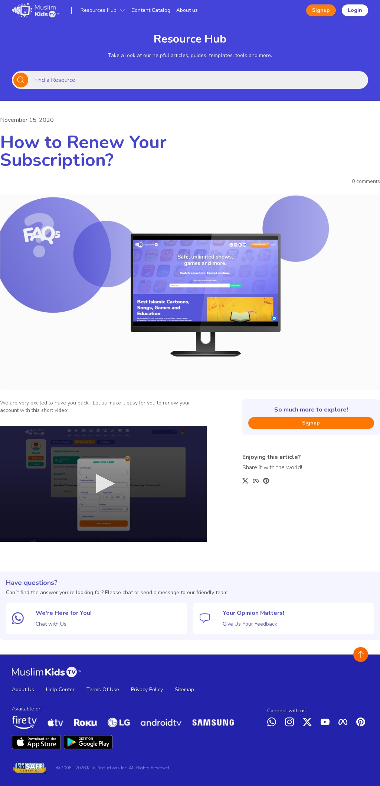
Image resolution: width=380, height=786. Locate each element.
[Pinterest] (362, 723)
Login (355, 10)
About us (187, 10)
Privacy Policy (147, 689)
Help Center (60, 689)
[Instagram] (291, 723)
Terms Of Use (102, 689)
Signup (321, 10)
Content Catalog (150, 10)
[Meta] (344, 723)
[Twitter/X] (309, 723)
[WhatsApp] (273, 723)
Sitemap (184, 689)
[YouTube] (326, 723)
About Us (23, 689)
